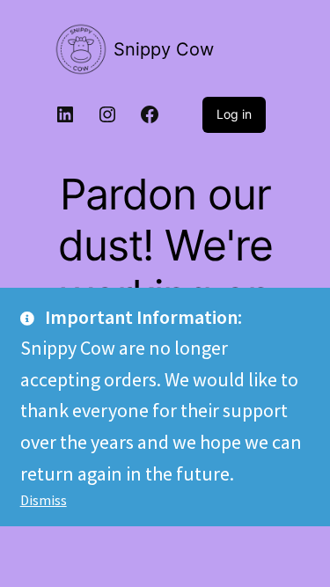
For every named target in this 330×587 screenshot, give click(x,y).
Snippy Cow (164, 49)
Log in (234, 113)
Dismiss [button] (43, 500)
